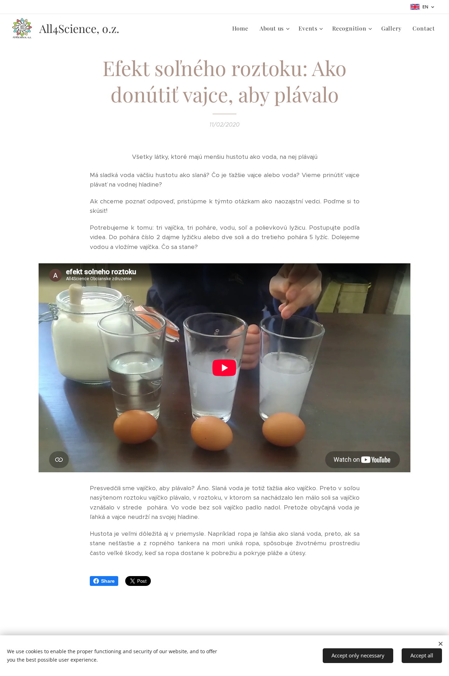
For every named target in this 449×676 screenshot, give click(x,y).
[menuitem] (242, 28)
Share (108, 581)
